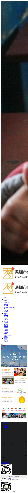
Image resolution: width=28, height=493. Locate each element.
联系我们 (6, 338)
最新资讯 (6, 313)
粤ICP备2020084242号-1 (14, 476)
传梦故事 (6, 318)
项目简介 (6, 304)
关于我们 (6, 299)
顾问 (14, 307)
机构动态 (6, 315)
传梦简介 (6, 301)
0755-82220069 (5, 463)
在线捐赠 (6, 332)
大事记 (5, 308)
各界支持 (6, 311)
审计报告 (6, 324)
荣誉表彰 (6, 310)
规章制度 (6, 326)
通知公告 (6, 327)
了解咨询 (6, 341)
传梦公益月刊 (7, 319)
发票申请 (6, 333)
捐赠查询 (6, 337)
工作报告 (6, 322)
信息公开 (6, 321)
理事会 (11, 307)
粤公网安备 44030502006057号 (15, 479)
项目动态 (6, 316)
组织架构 (6, 305)
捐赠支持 (6, 330)
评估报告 (6, 329)
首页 (5, 297)
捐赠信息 (6, 427)
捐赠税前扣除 (7, 335)
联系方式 (6, 340)
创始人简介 (7, 302)
